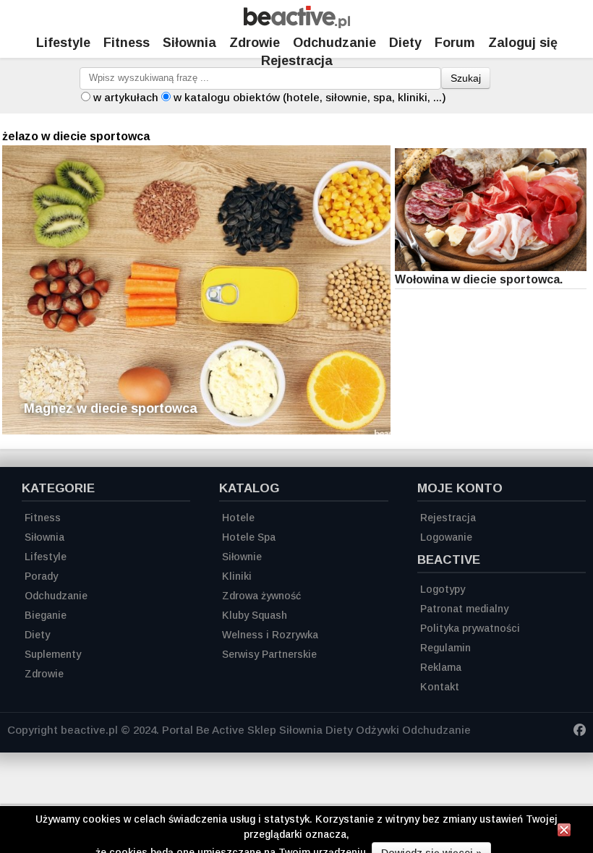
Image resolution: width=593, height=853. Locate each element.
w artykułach (125, 97)
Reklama (440, 667)
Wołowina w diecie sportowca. (479, 279)
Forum (455, 42)
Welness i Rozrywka (270, 634)
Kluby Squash (254, 615)
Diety (405, 42)
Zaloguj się (523, 42)
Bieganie (46, 615)
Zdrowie (254, 42)
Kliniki (237, 576)
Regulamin (445, 647)
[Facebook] (579, 732)
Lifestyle (63, 42)
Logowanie (446, 537)
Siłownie (242, 556)
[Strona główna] (297, 24)
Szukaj (466, 78)
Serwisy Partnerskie (269, 654)
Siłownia (189, 42)
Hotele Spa (249, 537)
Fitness (126, 42)
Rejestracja (297, 60)
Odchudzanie (334, 42)
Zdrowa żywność (261, 595)
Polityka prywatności (470, 628)
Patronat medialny (464, 608)
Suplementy (53, 654)
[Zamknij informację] (564, 832)
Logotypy (442, 589)
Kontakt (439, 687)
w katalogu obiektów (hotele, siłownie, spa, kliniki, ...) (310, 97)
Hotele (238, 517)
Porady (41, 576)
